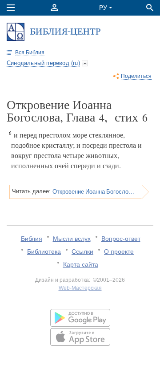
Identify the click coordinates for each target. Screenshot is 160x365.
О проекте (119, 251)
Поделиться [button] (136, 76)
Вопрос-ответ (120, 238)
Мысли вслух (72, 238)
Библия (31, 238)
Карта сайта (80, 264)
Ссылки (82, 251)
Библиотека (44, 251)
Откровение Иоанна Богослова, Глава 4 (94, 191)
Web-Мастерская (80, 288)
